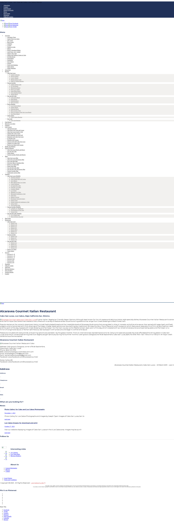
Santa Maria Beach (15, 91)
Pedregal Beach (15, 109)
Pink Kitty (13, 195)
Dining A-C (14, 243)
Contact (6, 7)
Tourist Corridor (11, 83)
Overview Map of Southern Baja (15, 163)
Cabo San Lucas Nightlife (13, 176)
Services (7, 252)
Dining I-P (13, 238)
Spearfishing (10, 58)
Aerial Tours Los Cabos (13, 39)
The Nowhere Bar (15, 205)
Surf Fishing (10, 61)
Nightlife (7, 174)
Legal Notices (8, 478)
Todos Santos (10, 115)
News (5, 12)
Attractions (7, 5)
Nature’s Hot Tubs (12, 53)
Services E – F (11, 257)
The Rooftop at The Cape (17, 210)
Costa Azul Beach (15, 97)
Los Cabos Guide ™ (38, 483)
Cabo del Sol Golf (12, 128)
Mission (7, 470)
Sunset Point (14, 212)
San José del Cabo (11, 96)
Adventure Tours (11, 37)
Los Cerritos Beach (16, 106)
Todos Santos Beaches (16, 117)
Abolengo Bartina (15, 177)
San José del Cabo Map (13, 168)
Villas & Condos (8, 17)
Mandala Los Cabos (16, 192)
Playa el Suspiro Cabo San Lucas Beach (21, 112)
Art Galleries (14, 452)
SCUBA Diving (11, 57)
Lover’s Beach (14, 78)
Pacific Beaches (11, 104)
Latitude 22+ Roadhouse (17, 208)
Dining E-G (14, 226)
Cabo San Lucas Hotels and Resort (16, 150)
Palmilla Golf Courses (13, 140)
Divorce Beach (14, 76)
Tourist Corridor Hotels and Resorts (16, 154)
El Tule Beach (14, 86)
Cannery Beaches (15, 75)
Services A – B (11, 254)
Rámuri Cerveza (15, 197)
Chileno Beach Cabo (16, 84)
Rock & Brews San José (17, 216)
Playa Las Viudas (15, 89)
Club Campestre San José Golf (15, 135)
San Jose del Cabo (11, 151)
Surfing (9, 63)
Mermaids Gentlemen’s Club (18, 194)
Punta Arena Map (11, 166)
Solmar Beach (14, 107)
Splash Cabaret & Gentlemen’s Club (20, 202)
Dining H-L (14, 228)
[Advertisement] (87, 288)
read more (7, 419)
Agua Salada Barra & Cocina (18, 179)
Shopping (6, 15)
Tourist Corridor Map (12, 171)
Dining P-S (14, 231)
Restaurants (8, 220)
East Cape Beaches (15, 120)
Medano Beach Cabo (16, 79)
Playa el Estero (15, 102)
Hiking (9, 48)
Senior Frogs (14, 200)
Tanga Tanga (14, 203)
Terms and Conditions (10, 480)
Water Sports (10, 66)
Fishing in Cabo (11, 47)
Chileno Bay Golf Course (13, 133)
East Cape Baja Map (12, 161)
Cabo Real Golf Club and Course (15, 130)
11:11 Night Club (15, 215)
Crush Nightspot (15, 184)
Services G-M (10, 259)
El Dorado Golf (11, 138)
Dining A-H (14, 236)
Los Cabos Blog (15, 454)
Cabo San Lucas (11, 73)
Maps (6, 156)
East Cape (9, 119)
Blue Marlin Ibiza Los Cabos (18, 182)
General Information (11, 468)
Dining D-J (14, 244)
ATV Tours (10, 40)
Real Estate (7, 13)
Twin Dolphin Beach (16, 92)
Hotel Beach (14, 99)
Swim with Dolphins (12, 65)
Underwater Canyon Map (13, 172)
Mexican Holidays (16, 456)
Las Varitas (13, 190)
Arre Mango (14, 181)
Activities (7, 35)
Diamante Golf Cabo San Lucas (15, 137)
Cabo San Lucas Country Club (15, 132)
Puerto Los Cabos (11, 249)
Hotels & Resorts (8, 10)
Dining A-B (14, 223)
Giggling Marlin (15, 189)
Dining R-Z (14, 247)
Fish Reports (7, 8)
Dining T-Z (14, 233)
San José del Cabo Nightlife (14, 213)
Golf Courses (8, 127)
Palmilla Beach (15, 101)
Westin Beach (14, 94)
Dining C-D (14, 225)
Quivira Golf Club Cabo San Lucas (16, 141)
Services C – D (11, 256)
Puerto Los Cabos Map (13, 164)
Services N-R (10, 261)
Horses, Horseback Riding (14, 50)
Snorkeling (10, 60)
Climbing (9, 44)
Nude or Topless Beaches (17, 81)
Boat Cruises (10, 42)
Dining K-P (14, 246)
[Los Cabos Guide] (2, 20)
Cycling (9, 45)
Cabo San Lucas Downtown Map (15, 159)
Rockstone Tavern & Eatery (18, 199)
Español (7, 274)
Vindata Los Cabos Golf (13, 143)
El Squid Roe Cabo (16, 185)
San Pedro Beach (15, 114)
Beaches (7, 71)
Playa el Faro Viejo (16, 110)
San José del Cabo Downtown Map (16, 169)
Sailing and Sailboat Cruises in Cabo (16, 55)
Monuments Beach (15, 88)
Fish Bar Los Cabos (16, 187)
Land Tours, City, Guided (13, 52)
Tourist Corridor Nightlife (14, 207)
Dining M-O (14, 230)
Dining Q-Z (14, 239)
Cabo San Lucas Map (12, 158)
